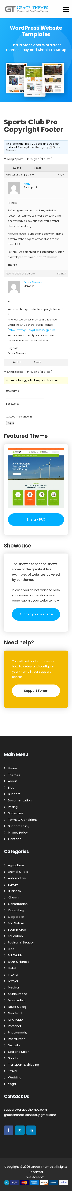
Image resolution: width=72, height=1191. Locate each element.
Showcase (15, 813)
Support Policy (18, 826)
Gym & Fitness (18, 962)
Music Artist (16, 1000)
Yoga (12, 1084)
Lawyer (13, 981)
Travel (12, 1071)
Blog (11, 787)
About (12, 781)
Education (15, 936)
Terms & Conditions (22, 820)
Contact (14, 839)
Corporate (16, 917)
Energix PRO (36, 519)
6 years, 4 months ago (31, 147)
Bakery (13, 884)
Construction (18, 904)
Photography (17, 1032)
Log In (10, 423)
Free (11, 949)
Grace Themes (42, 1166)
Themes (14, 775)
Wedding (14, 1077)
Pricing (13, 807)
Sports (13, 1058)
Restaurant (16, 1039)
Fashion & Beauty (21, 942)
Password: (12, 403)
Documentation (20, 800)
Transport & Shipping (23, 1064)
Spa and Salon (18, 1052)
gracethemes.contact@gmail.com (30, 1115)
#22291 (61, 175)
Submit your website (36, 614)
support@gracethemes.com (25, 1109)
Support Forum (36, 690)
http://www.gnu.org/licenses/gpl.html (32, 330)
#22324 (61, 273)
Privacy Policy (18, 832)
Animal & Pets (18, 872)
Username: (12, 391)
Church (13, 897)
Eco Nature (16, 923)
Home (12, 768)
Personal (14, 1026)
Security (14, 1045)
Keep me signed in (20, 416)
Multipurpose (17, 994)
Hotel (12, 968)
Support (14, 794)
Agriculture (16, 865)
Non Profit (15, 1013)
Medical (13, 987)
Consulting (16, 910)
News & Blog (17, 1007)
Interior (13, 974)
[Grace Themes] (26, 10)
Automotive (17, 878)
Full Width (15, 955)
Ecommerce (17, 929)
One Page (15, 1019)
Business (14, 891)
